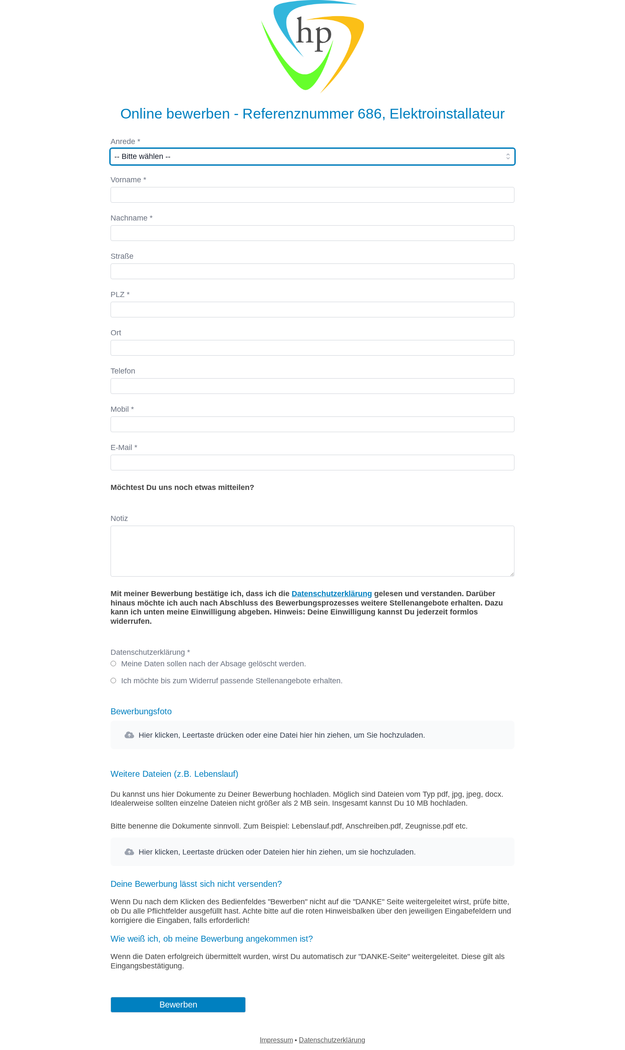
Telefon (123, 371)
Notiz (119, 518)
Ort (116, 332)
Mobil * (122, 409)
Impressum (276, 1040)
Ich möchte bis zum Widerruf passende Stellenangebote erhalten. (232, 680)
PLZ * (120, 294)
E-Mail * (124, 447)
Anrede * (125, 141)
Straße (122, 256)
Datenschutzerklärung (332, 593)
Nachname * (132, 218)
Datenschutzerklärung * (150, 652)
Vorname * (128, 179)
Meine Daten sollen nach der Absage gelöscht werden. (213, 663)
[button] (312, 735)
